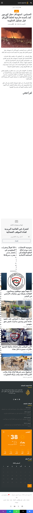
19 (20, 479)
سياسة (27, 500)
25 (25, 482)
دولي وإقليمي (19, 500)
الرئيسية (18, 7)
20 (16, 479)
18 (25, 479)
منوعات (16, 502)
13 (16, 475)
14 (12, 475)
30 (3, 482)
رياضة (8, 500)
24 (29, 482)
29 (7, 482)
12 (20, 475)
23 (3, 479)
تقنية (11, 500)
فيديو (5, 500)
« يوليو (30, 488)
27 (16, 482)
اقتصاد (14, 500)
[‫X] (17, 399)
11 (25, 475)
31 (29, 485)
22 (7, 479)
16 (3, 475)
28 (12, 482)
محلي (13, 7)
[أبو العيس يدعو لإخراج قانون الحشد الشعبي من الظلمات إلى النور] (0, 287)
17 (29, 479)
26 (20, 482)
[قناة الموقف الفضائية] (22, 2)
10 (29, 475)
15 (7, 475)
